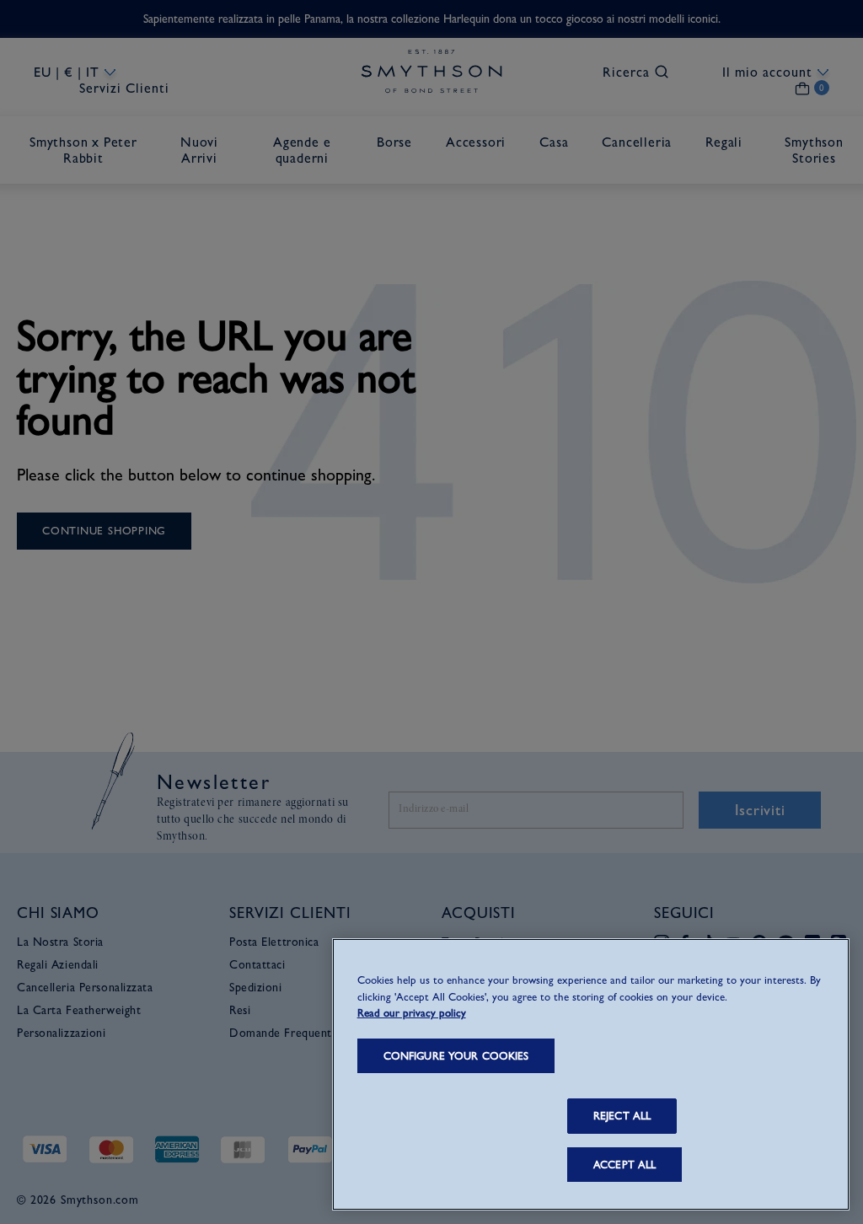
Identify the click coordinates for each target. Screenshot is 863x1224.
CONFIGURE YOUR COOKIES (456, 1056)
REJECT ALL (622, 1115)
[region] (591, 1074)
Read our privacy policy (411, 1013)
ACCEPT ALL (624, 1164)
